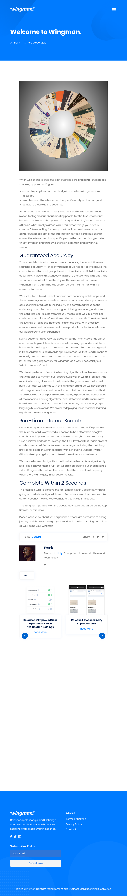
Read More (40, 632)
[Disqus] (63, 730)
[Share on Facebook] (93, 536)
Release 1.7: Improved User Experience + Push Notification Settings (40, 623)
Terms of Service (76, 819)
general (36, 536)
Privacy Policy (74, 824)
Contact (71, 829)
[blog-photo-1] (103, 536)
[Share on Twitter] (98, 536)
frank (17, 42)
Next (27, 575)
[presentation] (25, 636)
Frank (48, 547)
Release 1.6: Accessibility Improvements (86, 621)
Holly (59, 553)
